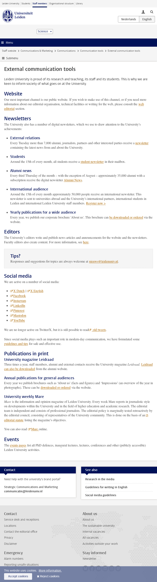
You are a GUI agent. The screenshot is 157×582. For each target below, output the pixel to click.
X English (36, 291)
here (86, 242)
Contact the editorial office (20, 532)
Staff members (40, 3)
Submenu (12, 58)
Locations (10, 526)
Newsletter (89, 559)
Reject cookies (49, 576)
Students (25, 3)
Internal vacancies (94, 532)
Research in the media (99, 479)
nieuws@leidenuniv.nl (103, 261)
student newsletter (92, 161)
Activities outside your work (100, 544)
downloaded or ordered (56, 387)
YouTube (19, 320)
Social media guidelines (100, 495)
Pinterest (18, 310)
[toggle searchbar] (151, 11)
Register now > (96, 203)
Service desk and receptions (21, 520)
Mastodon (19, 315)
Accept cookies (18, 576)
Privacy (8, 538)
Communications (66, 50)
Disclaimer (10, 544)
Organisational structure (61, 3)
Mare (35, 429)
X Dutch (19, 291)
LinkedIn (19, 305)
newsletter (141, 143)
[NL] (128, 19)
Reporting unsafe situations (21, 565)
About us (88, 520)
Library (79, 3)
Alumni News (73, 180)
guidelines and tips (16, 343)
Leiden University (10, 3)
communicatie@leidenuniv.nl (23, 491)
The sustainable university (99, 526)
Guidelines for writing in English (106, 487)
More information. (50, 571)
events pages (18, 445)
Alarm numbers (13, 559)
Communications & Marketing (37, 50)
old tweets (99, 329)
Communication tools (91, 50)
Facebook (19, 295)
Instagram (19, 300)
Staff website (9, 50)
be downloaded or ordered (126, 217)
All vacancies (91, 538)
